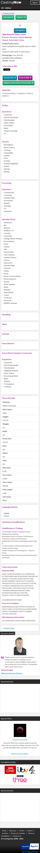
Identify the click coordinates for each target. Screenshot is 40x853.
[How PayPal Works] (30, 849)
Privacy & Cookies (18, 833)
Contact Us (16, 836)
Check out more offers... (20, 754)
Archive (5, 833)
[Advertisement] (20, 698)
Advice (30, 830)
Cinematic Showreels (20, 740)
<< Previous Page (7, 13)
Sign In (35, 2)
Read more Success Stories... (11, 673)
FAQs (4, 830)
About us (12, 830)
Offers (21, 830)
